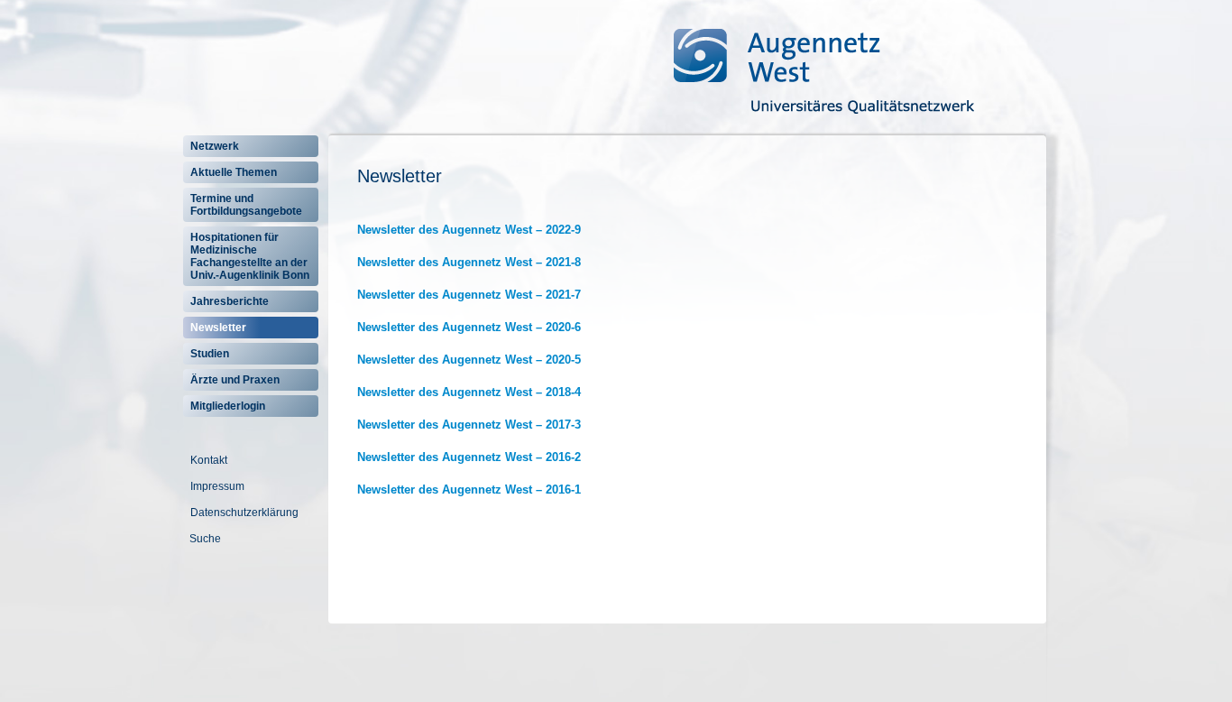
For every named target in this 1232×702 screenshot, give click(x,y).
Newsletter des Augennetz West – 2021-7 (469, 294)
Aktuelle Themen (233, 172)
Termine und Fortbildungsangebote (246, 204)
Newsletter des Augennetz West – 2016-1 (469, 489)
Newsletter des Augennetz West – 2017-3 (469, 424)
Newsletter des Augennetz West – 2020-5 (469, 359)
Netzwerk (214, 146)
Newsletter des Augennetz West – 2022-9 (469, 229)
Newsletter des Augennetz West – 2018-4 (469, 392)
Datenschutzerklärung (244, 512)
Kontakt (208, 460)
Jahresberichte (229, 301)
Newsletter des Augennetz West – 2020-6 (469, 327)
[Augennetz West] (800, 70)
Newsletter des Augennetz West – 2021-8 (469, 262)
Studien (209, 353)
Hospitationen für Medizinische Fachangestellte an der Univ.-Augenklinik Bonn (249, 256)
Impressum (217, 486)
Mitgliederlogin (227, 406)
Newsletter (218, 327)
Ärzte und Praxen (235, 380)
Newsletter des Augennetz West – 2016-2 (469, 457)
